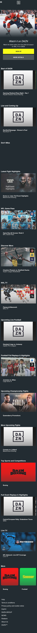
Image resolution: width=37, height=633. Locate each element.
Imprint (3, 609)
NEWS (3, 615)
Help (3, 599)
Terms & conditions (8, 602)
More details (18, 57)
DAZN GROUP (6, 612)
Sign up (18, 51)
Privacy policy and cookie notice (12, 606)
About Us (4, 622)
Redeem (4, 618)
